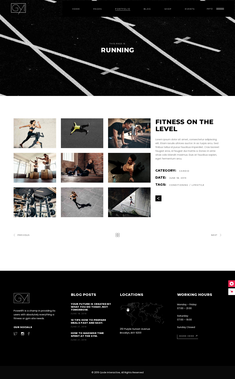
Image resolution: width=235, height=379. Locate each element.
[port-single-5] (82, 168)
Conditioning (178, 185)
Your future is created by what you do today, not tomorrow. (91, 306)
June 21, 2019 (79, 327)
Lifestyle (198, 185)
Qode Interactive (110, 372)
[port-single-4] (129, 168)
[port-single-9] (129, 202)
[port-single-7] (35, 202)
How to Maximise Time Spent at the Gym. (87, 334)
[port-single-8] (82, 202)
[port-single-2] (82, 133)
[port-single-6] (35, 168)
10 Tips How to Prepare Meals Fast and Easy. (88, 321)
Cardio (184, 171)
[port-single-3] (129, 133)
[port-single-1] (35, 133)
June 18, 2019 (79, 313)
